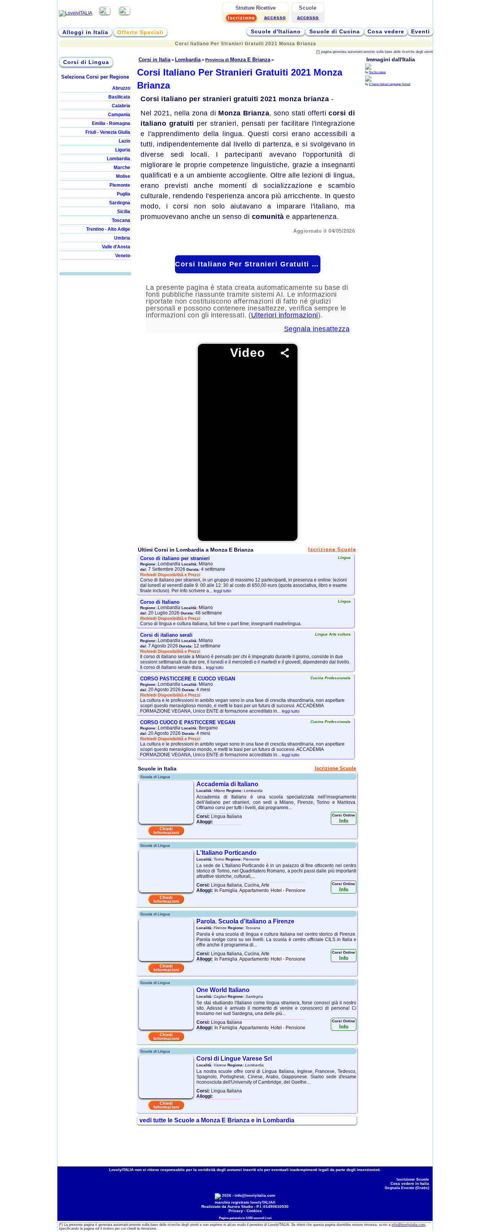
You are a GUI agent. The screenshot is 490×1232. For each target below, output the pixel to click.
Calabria (121, 105)
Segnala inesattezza (317, 329)
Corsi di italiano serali (166, 635)
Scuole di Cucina (334, 31)
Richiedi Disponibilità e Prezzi (170, 574)
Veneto (122, 255)
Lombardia (118, 158)
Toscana (121, 220)
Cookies (254, 1211)
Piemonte (119, 185)
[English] (124, 13)
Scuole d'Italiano (276, 31)
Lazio (124, 141)
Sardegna (119, 202)
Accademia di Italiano (227, 784)
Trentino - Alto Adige (108, 229)
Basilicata (119, 97)
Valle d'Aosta (116, 247)
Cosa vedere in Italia (409, 1183)
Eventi (420, 31)
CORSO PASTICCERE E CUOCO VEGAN (187, 679)
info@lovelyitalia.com (255, 1195)
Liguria (122, 150)
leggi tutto (222, 590)
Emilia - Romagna (111, 123)
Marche (122, 167)
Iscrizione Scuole (332, 549)
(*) (318, 52)
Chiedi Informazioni (166, 830)
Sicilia (123, 211)
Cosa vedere (386, 31)
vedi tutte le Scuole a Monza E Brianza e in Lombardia (216, 1120)
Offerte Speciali (140, 32)
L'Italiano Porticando (226, 852)
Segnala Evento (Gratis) (407, 1188)
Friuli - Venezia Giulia (107, 132)
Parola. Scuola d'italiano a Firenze (245, 921)
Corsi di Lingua (86, 62)
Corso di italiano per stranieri (175, 558)
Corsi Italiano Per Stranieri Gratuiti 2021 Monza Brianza (247, 264)
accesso (308, 17)
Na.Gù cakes (377, 72)
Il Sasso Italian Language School (389, 84)
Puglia (123, 194)
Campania (119, 114)
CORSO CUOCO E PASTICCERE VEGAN (187, 722)
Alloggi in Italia (85, 32)
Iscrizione (241, 18)
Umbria (122, 238)
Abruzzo (121, 88)
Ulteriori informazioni (284, 315)
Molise (123, 176)
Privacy (236, 1211)
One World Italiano (223, 990)
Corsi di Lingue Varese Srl (234, 1058)
